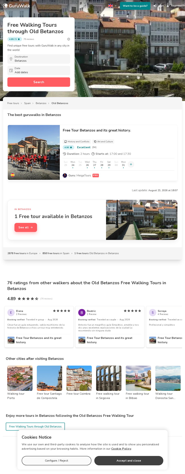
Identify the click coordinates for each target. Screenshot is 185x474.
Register (176, 5)
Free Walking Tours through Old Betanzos (35, 427)
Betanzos (41, 103)
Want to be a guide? (135, 6)
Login (161, 5)
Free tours (13, 103)
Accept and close (129, 461)
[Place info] (68, 39)
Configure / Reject (56, 461)
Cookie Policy (121, 449)
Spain (27, 103)
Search (38, 82)
